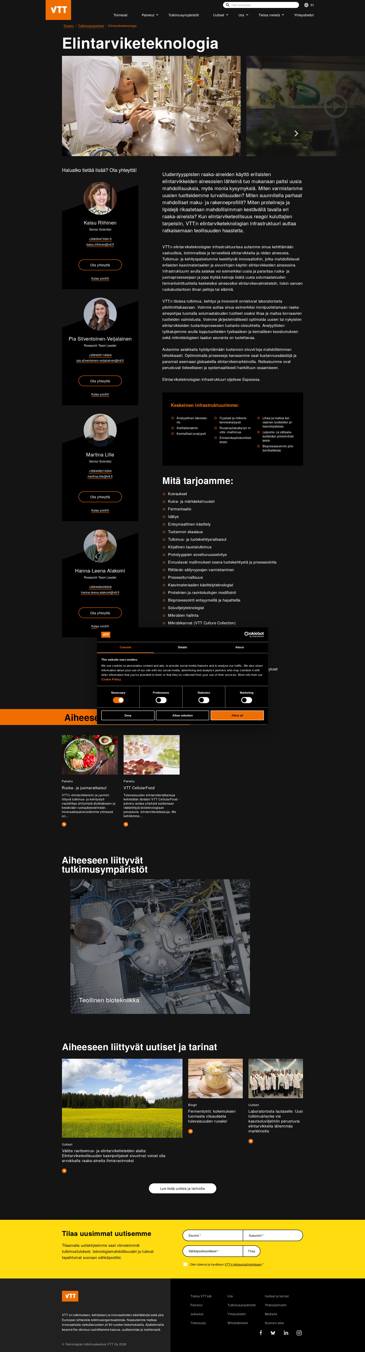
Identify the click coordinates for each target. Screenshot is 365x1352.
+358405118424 (100, 355)
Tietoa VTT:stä (201, 1296)
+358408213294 (100, 471)
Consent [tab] (125, 647)
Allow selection (182, 715)
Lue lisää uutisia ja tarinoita (182, 1188)
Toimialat (120, 14)
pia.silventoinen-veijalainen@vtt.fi (100, 360)
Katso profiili (100, 278)
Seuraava (296, 133)
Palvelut (148, 14)
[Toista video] (335, 106)
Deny (128, 715)
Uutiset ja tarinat (277, 1296)
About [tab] (239, 647)
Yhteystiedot (304, 14)
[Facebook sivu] (261, 1333)
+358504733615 (100, 239)
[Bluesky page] (272, 1334)
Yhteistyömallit (275, 1305)
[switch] (161, 700)
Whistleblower (238, 1323)
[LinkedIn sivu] (286, 1333)
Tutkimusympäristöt (183, 14)
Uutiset (218, 14)
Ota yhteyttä (100, 264)
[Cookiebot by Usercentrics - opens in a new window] (247, 634)
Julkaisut (196, 1314)
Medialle (271, 1314)
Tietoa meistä (269, 14)
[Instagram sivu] (299, 1334)
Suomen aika (274, 1323)
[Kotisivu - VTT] (58, 10)
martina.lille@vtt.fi (100, 476)
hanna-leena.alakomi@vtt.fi (100, 592)
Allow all (237, 715)
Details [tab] (182, 647)
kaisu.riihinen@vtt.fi (100, 244)
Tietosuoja (198, 1323)
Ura (241, 14)
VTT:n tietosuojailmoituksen (243, 1264)
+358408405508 (100, 587)
